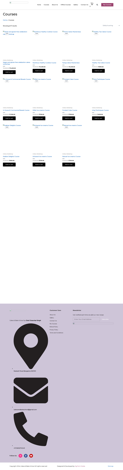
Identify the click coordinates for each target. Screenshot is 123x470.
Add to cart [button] (9, 72)
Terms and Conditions (56, 333)
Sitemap (110, 466)
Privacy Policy (54, 330)
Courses (46, 5)
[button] (97, 4)
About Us (55, 5)
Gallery (75, 5)
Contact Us (84, 5)
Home (39, 5)
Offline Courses (66, 5)
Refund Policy (54, 327)
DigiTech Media (80, 466)
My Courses (53, 324)
